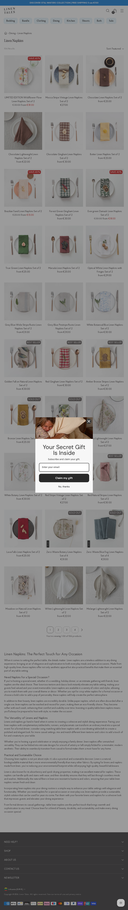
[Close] (89, 421)
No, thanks (64, 486)
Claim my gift (64, 478)
